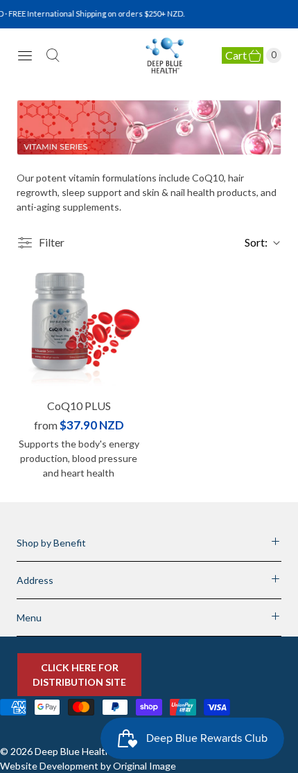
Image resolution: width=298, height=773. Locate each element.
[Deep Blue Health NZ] (165, 56)
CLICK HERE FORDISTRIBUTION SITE (79, 674)
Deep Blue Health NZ (80, 751)
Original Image (144, 766)
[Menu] (25, 55)
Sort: (252, 242)
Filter (51, 242)
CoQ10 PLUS (79, 405)
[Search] (53, 55)
